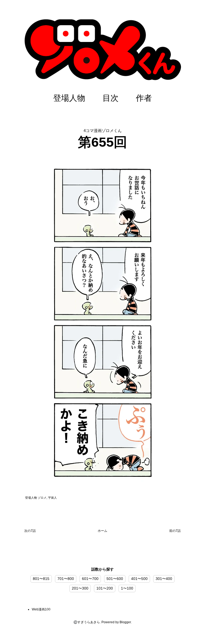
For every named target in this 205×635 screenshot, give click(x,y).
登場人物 (69, 98)
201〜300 (80, 588)
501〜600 (115, 578)
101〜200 (104, 588)
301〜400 (164, 578)
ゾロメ (42, 497)
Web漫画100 (41, 609)
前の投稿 (175, 532)
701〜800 (65, 578)
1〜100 (127, 588)
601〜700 (90, 578)
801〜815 (41, 578)
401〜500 (139, 578)
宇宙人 (52, 497)
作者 (144, 98)
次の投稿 (30, 532)
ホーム (102, 531)
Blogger (125, 622)
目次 (110, 98)
